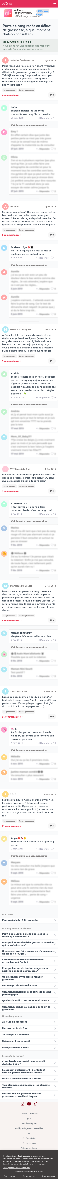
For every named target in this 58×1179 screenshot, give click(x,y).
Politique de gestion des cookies (29, 1128)
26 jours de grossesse (14, 1021)
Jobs (29, 1119)
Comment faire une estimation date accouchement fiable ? (23, 961)
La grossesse (10, 90)
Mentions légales (29, 1124)
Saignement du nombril (16, 1041)
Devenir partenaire (29, 1114)
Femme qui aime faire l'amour (19, 985)
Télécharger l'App (42, 13)
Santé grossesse (26, 90)
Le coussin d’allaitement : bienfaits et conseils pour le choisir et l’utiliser (23, 1071)
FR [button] (54, 3)
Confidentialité (29, 1138)
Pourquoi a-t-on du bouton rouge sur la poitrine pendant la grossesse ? (25, 969)
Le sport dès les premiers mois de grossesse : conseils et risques (21, 1095)
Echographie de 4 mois (15, 1047)
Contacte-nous (29, 1143)
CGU (29, 1133)
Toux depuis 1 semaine (15, 1034)
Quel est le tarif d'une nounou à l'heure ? (25, 1000)
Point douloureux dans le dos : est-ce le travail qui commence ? (25, 935)
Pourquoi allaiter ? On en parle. (20, 920)
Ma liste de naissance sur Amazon (21, 1078)
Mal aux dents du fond (15, 1028)
